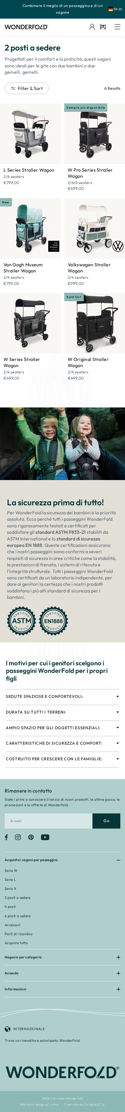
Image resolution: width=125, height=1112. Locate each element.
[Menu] (117, 27)
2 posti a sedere (18, 897)
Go (106, 820)
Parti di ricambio (19, 934)
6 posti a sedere (18, 916)
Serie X (11, 888)
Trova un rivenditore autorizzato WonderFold (42, 1040)
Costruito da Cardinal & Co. (84, 1104)
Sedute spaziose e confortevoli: (44, 696)
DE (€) (118, 9)
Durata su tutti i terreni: (36, 712)
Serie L (10, 879)
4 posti (10, 906)
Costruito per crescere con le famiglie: (54, 759)
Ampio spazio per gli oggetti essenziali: (53, 727)
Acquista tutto (16, 943)
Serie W (11, 870)
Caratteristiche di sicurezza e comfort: (54, 743)
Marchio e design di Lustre (39, 1104)
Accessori (12, 925)
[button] (54, 133)
